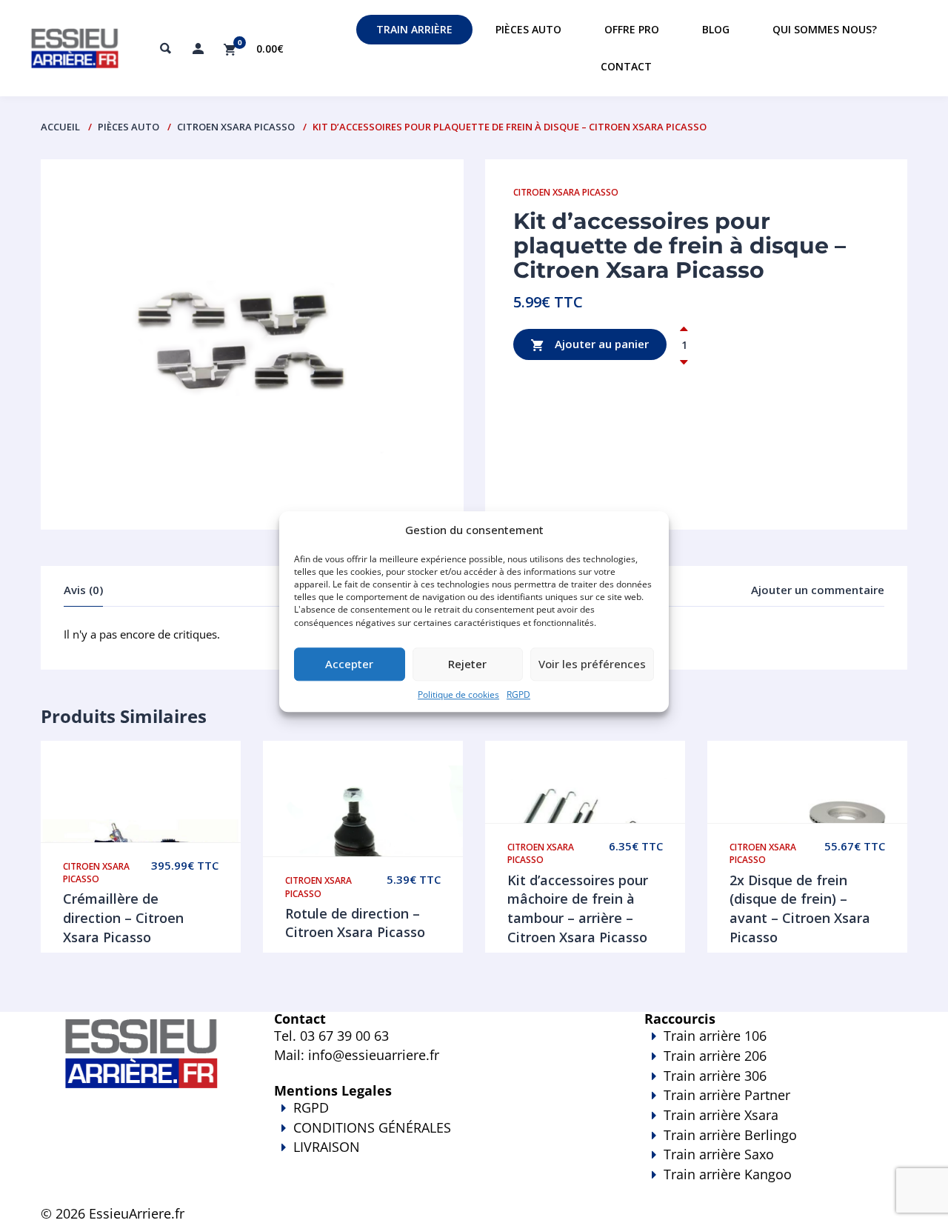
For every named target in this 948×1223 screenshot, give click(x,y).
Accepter (349, 664)
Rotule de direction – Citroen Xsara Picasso (355, 923)
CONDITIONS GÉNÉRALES (372, 1127)
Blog (716, 29)
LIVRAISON (326, 1147)
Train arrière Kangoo (728, 1174)
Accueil (60, 126)
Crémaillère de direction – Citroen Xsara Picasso (123, 917)
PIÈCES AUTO (128, 126)
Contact (626, 66)
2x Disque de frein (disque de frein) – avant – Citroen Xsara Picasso (800, 908)
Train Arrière (414, 29)
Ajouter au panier (600, 343)
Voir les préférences (592, 664)
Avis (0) (83, 589)
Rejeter (467, 664)
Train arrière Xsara (721, 1115)
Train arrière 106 (715, 1035)
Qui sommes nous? (824, 29)
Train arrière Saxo (719, 1154)
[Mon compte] (198, 48)
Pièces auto (528, 29)
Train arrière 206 (715, 1055)
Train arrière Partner (727, 1095)
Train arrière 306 (715, 1075)
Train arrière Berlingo (730, 1135)
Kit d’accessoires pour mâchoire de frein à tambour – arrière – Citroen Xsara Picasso (577, 908)
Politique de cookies (458, 694)
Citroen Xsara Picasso (236, 126)
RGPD (518, 694)
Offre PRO (631, 29)
